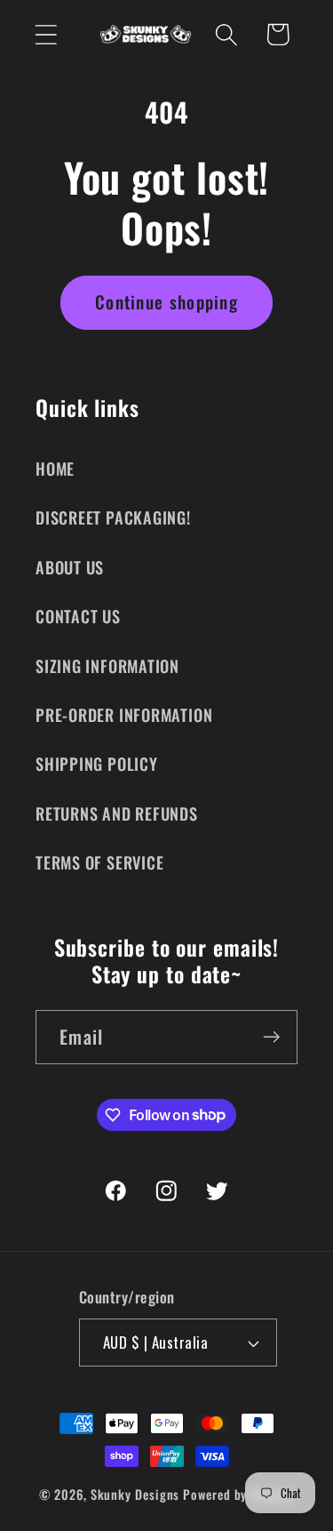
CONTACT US (78, 616)
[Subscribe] (271, 1037)
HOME (55, 468)
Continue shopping (166, 302)
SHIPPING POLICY (97, 763)
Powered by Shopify (238, 1494)
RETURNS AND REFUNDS (117, 813)
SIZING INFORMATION (107, 665)
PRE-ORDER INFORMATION (124, 714)
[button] (45, 34)
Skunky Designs (135, 1494)
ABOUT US (70, 567)
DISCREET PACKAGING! (113, 517)
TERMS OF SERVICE (99, 862)
